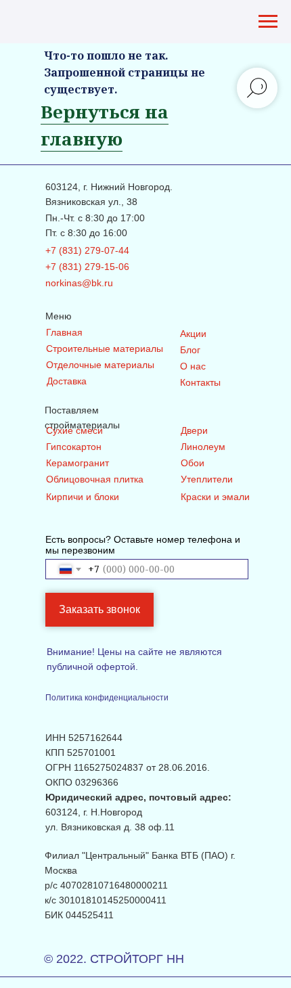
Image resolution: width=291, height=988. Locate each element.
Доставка (67, 381)
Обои (192, 462)
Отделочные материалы (100, 364)
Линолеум (203, 446)
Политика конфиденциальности (107, 697)
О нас (193, 366)
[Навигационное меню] (268, 21)
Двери (194, 430)
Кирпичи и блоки (82, 496)
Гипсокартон (74, 446)
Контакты (200, 382)
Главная (64, 332)
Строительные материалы (104, 348)
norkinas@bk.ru (79, 282)
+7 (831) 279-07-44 (87, 250)
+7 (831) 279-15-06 (87, 266)
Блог (190, 349)
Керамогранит (77, 462)
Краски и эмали (215, 496)
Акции (193, 333)
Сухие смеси (74, 430)
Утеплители (207, 479)
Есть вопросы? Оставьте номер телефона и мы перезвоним (142, 545)
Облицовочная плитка (94, 479)
